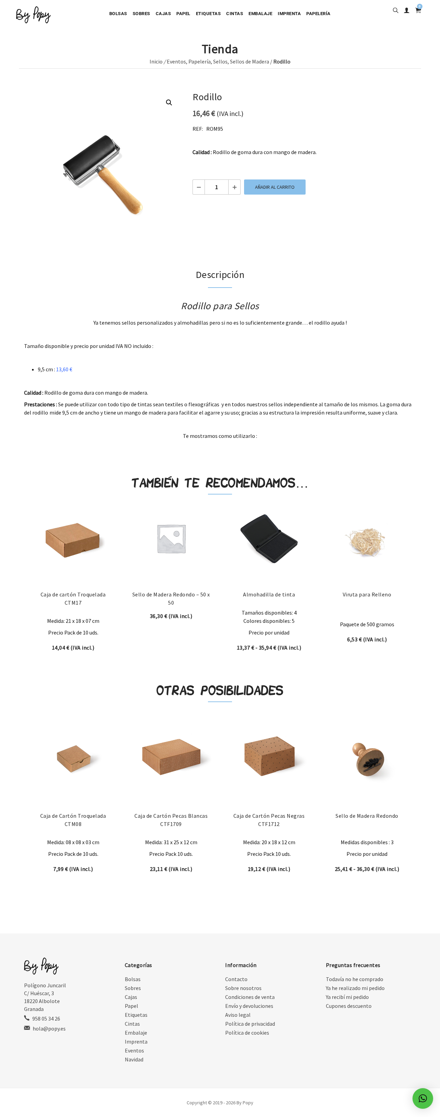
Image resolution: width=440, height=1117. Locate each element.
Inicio (156, 61)
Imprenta (289, 13)
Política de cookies (247, 1032)
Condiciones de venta (250, 996)
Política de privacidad (250, 1023)
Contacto (236, 979)
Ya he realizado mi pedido (355, 988)
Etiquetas (208, 13)
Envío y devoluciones (249, 1005)
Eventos (176, 61)
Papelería (318, 13)
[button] (169, 102)
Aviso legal (238, 1014)
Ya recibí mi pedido (347, 996)
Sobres (141, 13)
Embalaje (260, 13)
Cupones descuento (349, 1005)
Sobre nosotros (243, 988)
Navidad (134, 1059)
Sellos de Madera (249, 61)
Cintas (234, 13)
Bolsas (118, 13)
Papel (183, 13)
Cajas (163, 13)
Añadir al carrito (275, 187)
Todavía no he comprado (354, 979)
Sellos (220, 61)
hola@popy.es (49, 1028)
